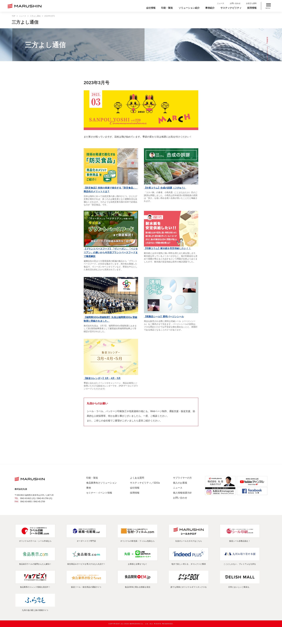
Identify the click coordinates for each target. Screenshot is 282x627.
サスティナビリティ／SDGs (145, 483)
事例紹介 (210, 8)
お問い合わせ (235, 3)
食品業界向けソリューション (101, 483)
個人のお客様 (180, 483)
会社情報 (151, 8)
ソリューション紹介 (189, 8)
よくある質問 (137, 478)
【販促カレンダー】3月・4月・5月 (102, 378)
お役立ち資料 (251, 3)
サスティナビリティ (231, 8)
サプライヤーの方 (182, 478)
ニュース (220, 3)
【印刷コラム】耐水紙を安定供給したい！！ (167, 248)
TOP (13, 16)
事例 (88, 488)
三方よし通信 (35, 16)
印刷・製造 (167, 8)
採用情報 (252, 8)
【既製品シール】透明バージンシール (164, 316)
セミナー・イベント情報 (99, 493)
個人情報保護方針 (182, 493)
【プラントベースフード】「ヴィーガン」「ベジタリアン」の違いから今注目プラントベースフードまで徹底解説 (111, 252)
